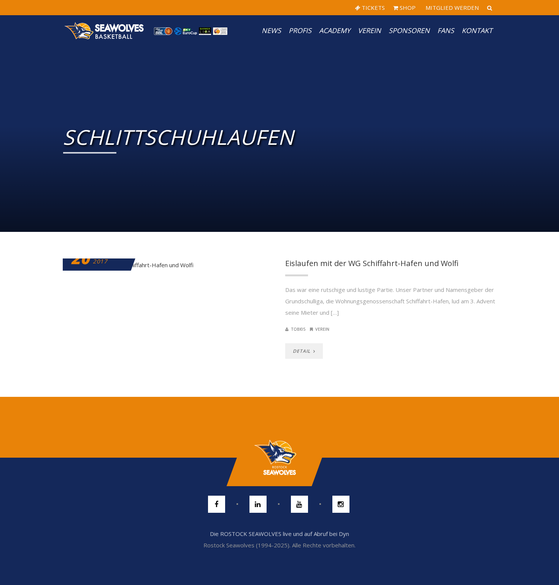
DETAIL (302, 351)
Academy (334, 30)
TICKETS (372, 7)
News (271, 30)
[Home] (104, 30)
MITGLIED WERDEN (451, 7)
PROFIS (300, 30)
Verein (369, 30)
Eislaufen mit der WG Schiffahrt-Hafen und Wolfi (372, 263)
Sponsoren (409, 30)
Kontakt (477, 30)
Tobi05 (298, 329)
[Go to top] (279, 457)
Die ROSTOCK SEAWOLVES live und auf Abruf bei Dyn (279, 533)
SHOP (407, 7)
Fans (445, 30)
